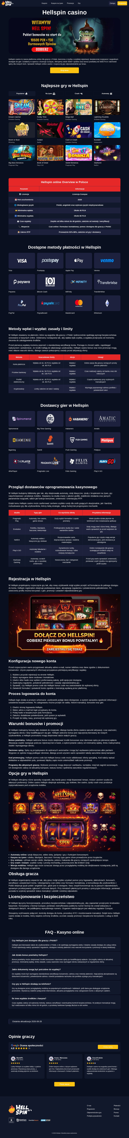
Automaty (105, 93)
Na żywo (49, 93)
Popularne (20, 93)
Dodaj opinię (108, 1047)
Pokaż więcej (64, 1084)
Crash (77, 93)
